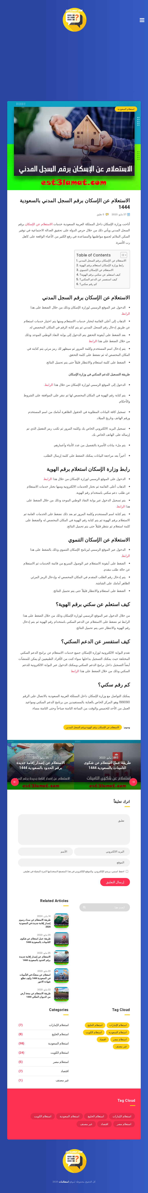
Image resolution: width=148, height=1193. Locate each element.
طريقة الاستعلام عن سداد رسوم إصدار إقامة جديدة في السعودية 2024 (35, 923)
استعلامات (64, 1181)
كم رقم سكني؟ (88, 284)
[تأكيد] (84, 907)
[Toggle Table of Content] (122, 255)
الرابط (126, 313)
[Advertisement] (74, 63)
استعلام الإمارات (118, 1025)
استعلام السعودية (125, 109)
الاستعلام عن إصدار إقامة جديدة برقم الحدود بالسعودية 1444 (35, 958)
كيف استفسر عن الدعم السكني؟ (98, 279)
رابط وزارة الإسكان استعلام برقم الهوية (101, 265)
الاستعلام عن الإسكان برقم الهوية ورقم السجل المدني (92, 727)
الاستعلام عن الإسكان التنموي (97, 270)
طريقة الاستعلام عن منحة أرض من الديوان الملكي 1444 (35, 995)
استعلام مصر (120, 1039)
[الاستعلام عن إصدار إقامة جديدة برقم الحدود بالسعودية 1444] (61, 957)
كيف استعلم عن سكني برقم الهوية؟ (100, 275)
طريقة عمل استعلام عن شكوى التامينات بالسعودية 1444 (35, 940)
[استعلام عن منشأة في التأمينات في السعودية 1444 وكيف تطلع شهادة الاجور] (61, 975)
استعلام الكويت (94, 1032)
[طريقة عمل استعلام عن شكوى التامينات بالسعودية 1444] (61, 939)
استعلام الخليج (95, 1025)
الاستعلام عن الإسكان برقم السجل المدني (102, 260)
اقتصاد (102, 1039)
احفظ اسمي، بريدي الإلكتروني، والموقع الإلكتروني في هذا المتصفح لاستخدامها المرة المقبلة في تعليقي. (73, 871)
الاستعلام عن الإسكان (39, 224)
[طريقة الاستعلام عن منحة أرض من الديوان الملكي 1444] (61, 994)
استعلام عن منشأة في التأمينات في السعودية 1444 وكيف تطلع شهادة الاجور (35, 978)
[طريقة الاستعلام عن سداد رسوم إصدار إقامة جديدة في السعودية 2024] (61, 920)
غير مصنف (121, 1046)
